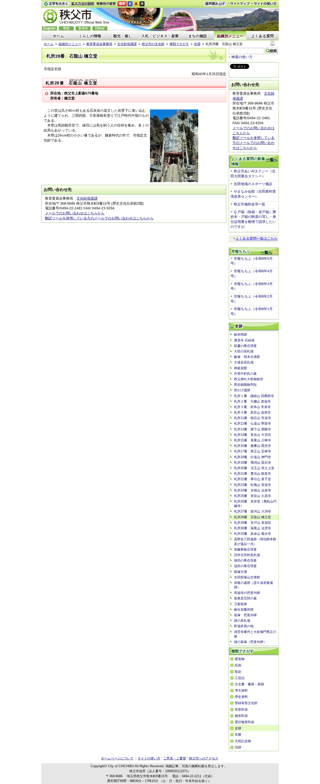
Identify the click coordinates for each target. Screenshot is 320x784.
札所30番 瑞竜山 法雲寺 (252, 528)
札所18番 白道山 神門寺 (252, 457)
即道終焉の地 (244, 626)
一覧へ (272, 160)
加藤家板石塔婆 (245, 549)
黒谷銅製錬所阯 (245, 384)
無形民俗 (241, 716)
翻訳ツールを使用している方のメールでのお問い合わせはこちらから (99, 218)
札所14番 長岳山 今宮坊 (252, 435)
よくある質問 (262, 36)
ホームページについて (117, 758)
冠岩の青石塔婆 (245, 566)
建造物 (239, 659)
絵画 (238, 665)
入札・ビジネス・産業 (160, 36)
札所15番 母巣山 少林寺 (252, 440)
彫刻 (238, 672)
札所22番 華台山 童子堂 (252, 479)
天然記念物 (243, 741)
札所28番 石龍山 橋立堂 (252, 517)
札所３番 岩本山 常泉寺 (252, 407)
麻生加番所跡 (244, 609)
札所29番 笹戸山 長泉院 (252, 523)
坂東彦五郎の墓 (245, 598)
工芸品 (239, 678)
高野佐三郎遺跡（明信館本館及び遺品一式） (255, 541)
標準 (122, 4)
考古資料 (241, 690)
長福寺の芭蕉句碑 (247, 593)
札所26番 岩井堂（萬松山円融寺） (255, 503)
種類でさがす (179, 44)
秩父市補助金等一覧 (249, 204)
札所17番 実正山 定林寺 (252, 451)
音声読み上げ (215, 4)
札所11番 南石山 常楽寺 (252, 418)
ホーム (58, 36)
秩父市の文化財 (153, 44)
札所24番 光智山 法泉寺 (252, 490)
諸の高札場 (242, 620)
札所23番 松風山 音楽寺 (252, 485)
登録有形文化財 (246, 703)
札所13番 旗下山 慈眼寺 (252, 429)
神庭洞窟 (240, 368)
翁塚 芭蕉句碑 (245, 615)
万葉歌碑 (240, 604)
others (99, 28)
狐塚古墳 (240, 572)
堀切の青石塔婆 (245, 560)
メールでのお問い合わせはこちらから (74, 213)
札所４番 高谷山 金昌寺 (252, 412)
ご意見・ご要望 (174, 758)
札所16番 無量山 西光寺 (252, 446)
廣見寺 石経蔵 (244, 340)
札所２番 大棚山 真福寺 (252, 401)
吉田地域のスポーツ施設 (253, 184)
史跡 (197, 44)
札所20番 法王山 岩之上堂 (254, 468)
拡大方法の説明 (82, 4)
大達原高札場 (244, 362)
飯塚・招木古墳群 (247, 357)
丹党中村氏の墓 (245, 373)
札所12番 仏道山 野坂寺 (252, 423)
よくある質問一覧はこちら (257, 238)
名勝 (238, 734)
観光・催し (122, 36)
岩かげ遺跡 (242, 390)
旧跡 (238, 747)
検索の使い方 (242, 57)
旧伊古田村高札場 (247, 555)
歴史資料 (241, 697)
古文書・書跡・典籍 (249, 684)
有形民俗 (241, 709)
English (49, 28)
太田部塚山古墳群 (247, 577)
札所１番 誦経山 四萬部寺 (254, 396)
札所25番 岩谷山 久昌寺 (252, 496)
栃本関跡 (240, 334)
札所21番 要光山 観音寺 (252, 473)
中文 (66, 28)
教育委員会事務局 (99, 44)
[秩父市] (76, 17)
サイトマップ (239, 4)
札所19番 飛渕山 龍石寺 (252, 462)
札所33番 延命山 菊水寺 (252, 534)
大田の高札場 (244, 351)
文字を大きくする (56, 4)
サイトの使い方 (264, 4)
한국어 (83, 28)
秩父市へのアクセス (203, 758)
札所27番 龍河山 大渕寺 (252, 511)
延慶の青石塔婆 (245, 346)
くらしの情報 (90, 36)
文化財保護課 (127, 44)
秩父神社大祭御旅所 (248, 379)
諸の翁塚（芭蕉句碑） (250, 642)
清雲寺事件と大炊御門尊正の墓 (255, 634)
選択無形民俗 (244, 722)
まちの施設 (197, 36)
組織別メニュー (230, 36)
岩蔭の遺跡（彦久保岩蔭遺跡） (253, 585)
